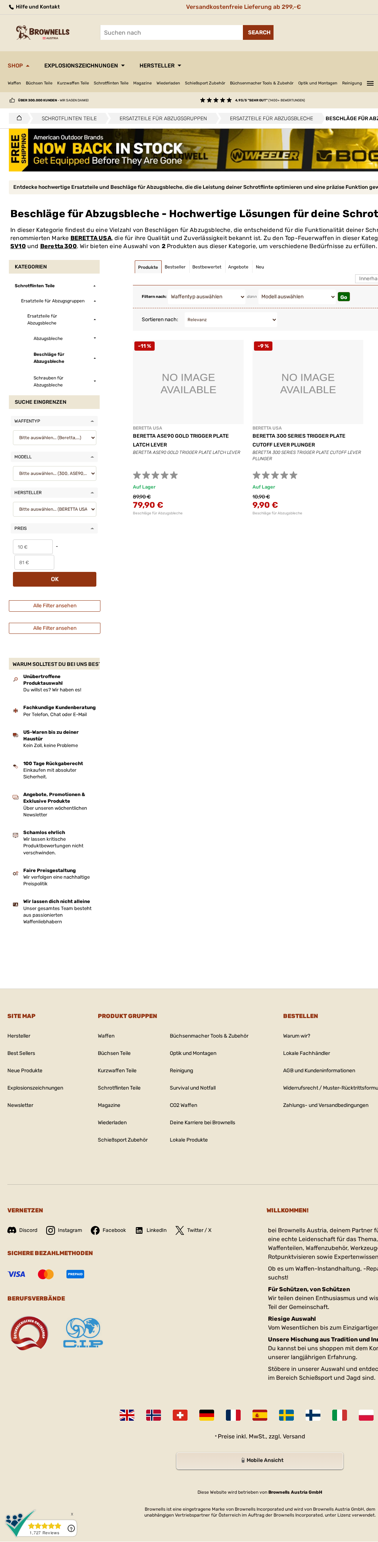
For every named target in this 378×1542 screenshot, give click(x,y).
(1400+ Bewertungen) (270, 100)
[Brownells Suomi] (313, 1415)
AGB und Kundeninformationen (319, 1070)
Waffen (14, 83)
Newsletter (20, 1105)
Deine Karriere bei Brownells (202, 1122)
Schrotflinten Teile (111, 83)
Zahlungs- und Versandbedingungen (325, 1105)
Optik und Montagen (317, 83)
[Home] (17, 118)
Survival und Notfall (193, 1088)
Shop (15, 65)
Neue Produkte (24, 1070)
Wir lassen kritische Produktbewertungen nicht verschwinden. (53, 845)
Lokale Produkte (189, 1140)
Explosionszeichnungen (81, 65)
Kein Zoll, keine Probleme (50, 745)
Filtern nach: (154, 296)
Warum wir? (296, 1036)
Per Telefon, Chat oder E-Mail (55, 714)
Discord (28, 1230)
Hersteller (157, 65)
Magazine (142, 83)
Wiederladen (168, 83)
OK (55, 579)
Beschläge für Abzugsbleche (158, 513)
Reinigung (352, 83)
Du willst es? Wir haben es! (52, 689)
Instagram (70, 1230)
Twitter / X (199, 1230)
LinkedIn (156, 1230)
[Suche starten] (258, 32)
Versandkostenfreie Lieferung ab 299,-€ (243, 6)
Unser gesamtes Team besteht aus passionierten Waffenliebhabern (57, 915)
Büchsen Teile (39, 83)
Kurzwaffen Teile (73, 83)
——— (370, 82)
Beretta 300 (58, 246)
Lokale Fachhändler (306, 1053)
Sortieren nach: (160, 319)
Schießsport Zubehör (205, 83)
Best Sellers (21, 1053)
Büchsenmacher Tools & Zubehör (261, 83)
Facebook (114, 1230)
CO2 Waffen (183, 1105)
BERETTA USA (91, 238)
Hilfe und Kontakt (37, 7)
